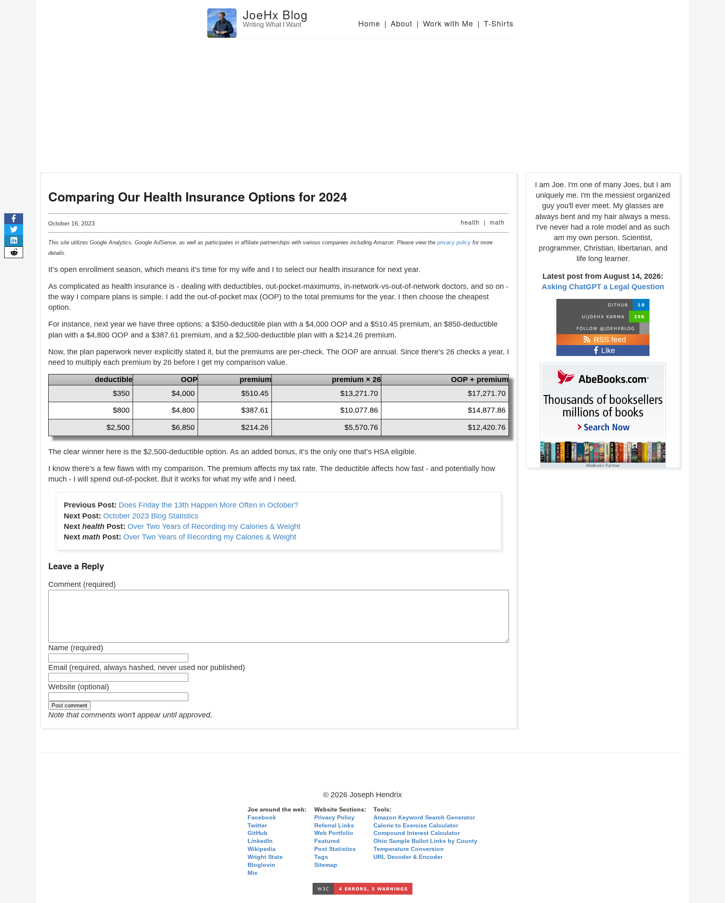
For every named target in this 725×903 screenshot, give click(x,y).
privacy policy (454, 242)
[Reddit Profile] (602, 316)
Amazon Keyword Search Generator (424, 817)
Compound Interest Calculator (416, 833)
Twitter (257, 825)
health (470, 221)
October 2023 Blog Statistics (150, 516)
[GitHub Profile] (602, 305)
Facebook (262, 817)
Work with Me (448, 23)
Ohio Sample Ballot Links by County (425, 841)
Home (369, 23)
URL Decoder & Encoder (408, 857)
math (497, 221)
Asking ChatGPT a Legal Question (603, 287)
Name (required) (75, 648)
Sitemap (325, 865)
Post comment (69, 705)
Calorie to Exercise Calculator (415, 825)
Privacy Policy (334, 817)
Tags (321, 857)
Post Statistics (335, 849)
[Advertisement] (362, 101)
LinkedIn (260, 841)
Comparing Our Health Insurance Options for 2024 (197, 196)
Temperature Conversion (408, 849)
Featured (327, 841)
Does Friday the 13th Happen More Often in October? (208, 505)
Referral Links (334, 825)
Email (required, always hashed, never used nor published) (146, 667)
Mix (253, 873)
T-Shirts (499, 23)
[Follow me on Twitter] (602, 328)
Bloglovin (261, 865)
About (401, 23)
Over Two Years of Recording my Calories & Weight (214, 526)
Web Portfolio (333, 833)
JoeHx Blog (275, 14)
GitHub (258, 833)
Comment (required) (82, 584)
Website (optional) (78, 687)
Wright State (265, 857)
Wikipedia (262, 849)
